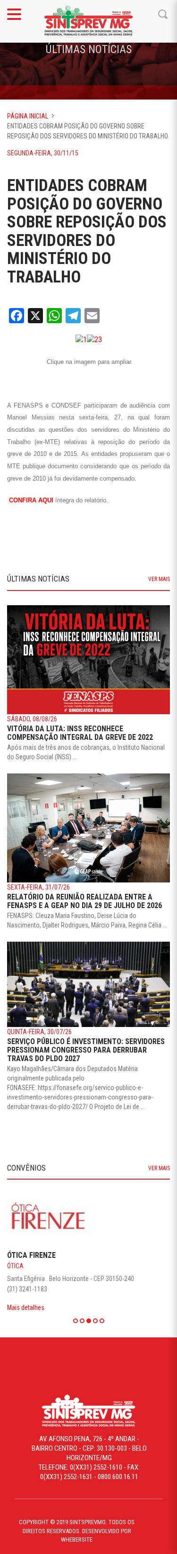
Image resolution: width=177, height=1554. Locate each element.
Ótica (15, 1266)
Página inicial (27, 116)
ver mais (159, 579)
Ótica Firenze (31, 1255)
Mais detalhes (25, 1307)
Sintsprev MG (89, 21)
